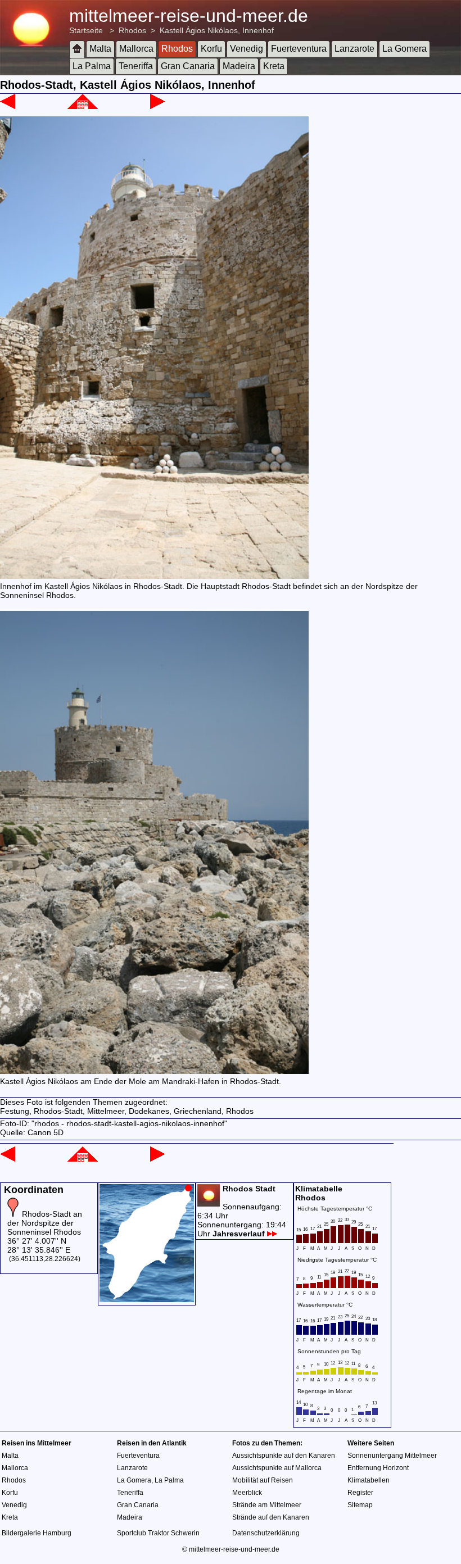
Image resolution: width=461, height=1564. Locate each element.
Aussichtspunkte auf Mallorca (277, 1468)
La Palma (92, 66)
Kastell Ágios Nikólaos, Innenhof (217, 30)
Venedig (246, 48)
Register (360, 1493)
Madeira (239, 66)
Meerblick (247, 1493)
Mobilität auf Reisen (262, 1480)
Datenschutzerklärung (266, 1533)
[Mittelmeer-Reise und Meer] (77, 49)
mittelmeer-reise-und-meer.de (188, 16)
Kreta (273, 66)
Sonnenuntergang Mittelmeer (392, 1455)
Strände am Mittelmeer (266, 1505)
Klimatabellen (368, 1480)
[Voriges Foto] (7, 106)
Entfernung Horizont (378, 1468)
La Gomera (404, 48)
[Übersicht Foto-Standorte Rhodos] (147, 1299)
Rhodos (132, 30)
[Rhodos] (82, 106)
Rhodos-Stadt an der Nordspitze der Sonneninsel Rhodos (44, 1222)
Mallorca (136, 48)
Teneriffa (136, 66)
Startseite (86, 30)
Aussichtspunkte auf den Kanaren (283, 1455)
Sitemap (360, 1505)
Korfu (211, 48)
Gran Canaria (188, 66)
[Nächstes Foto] (157, 106)
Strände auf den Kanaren (270, 1517)
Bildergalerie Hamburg (36, 1533)
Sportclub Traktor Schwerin (158, 1533)
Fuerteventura (299, 48)
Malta (100, 48)
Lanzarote (354, 48)
